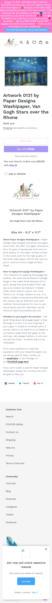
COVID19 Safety (14, 424)
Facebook (11, 522)
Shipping (7, 128)
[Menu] (47, 42)
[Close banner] (49, 16)
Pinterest (11, 499)
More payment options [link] (26, 156)
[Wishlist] (34, 42)
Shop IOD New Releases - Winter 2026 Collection (27, 30)
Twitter (10, 514)
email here (12, 358)
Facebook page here (18, 361)
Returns (10, 447)
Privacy (10, 455)
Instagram (11, 506)
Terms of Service (15, 463)
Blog (8, 491)
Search (10, 416)
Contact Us (12, 432)
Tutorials (11, 483)
